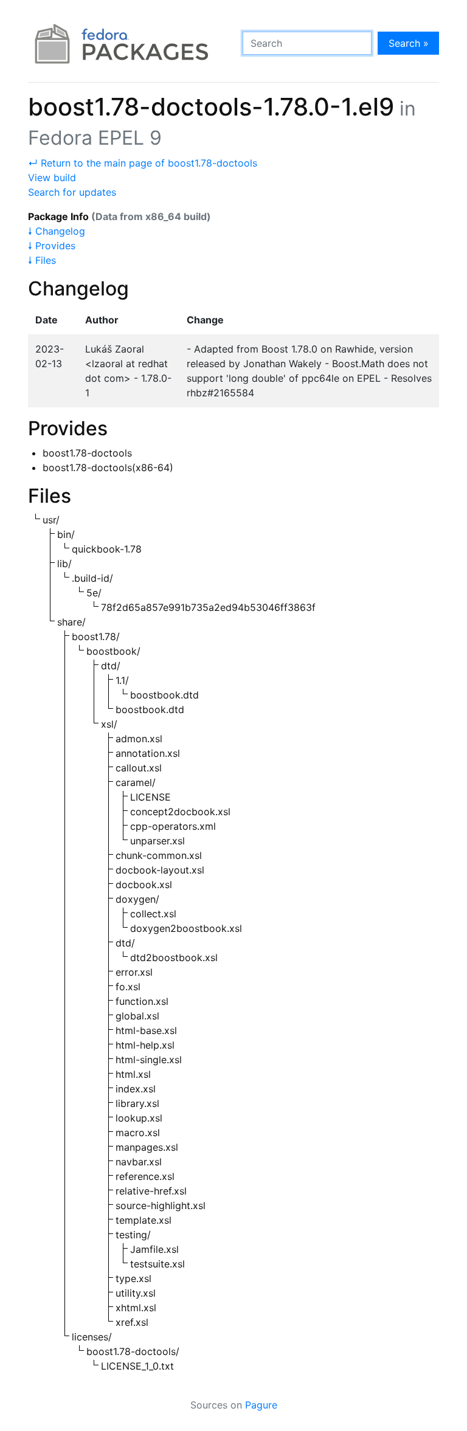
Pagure (261, 1405)
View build (52, 177)
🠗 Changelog (56, 231)
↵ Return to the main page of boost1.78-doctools (142, 163)
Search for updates (72, 192)
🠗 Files (42, 260)
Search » (409, 43)
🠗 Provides (51, 246)
